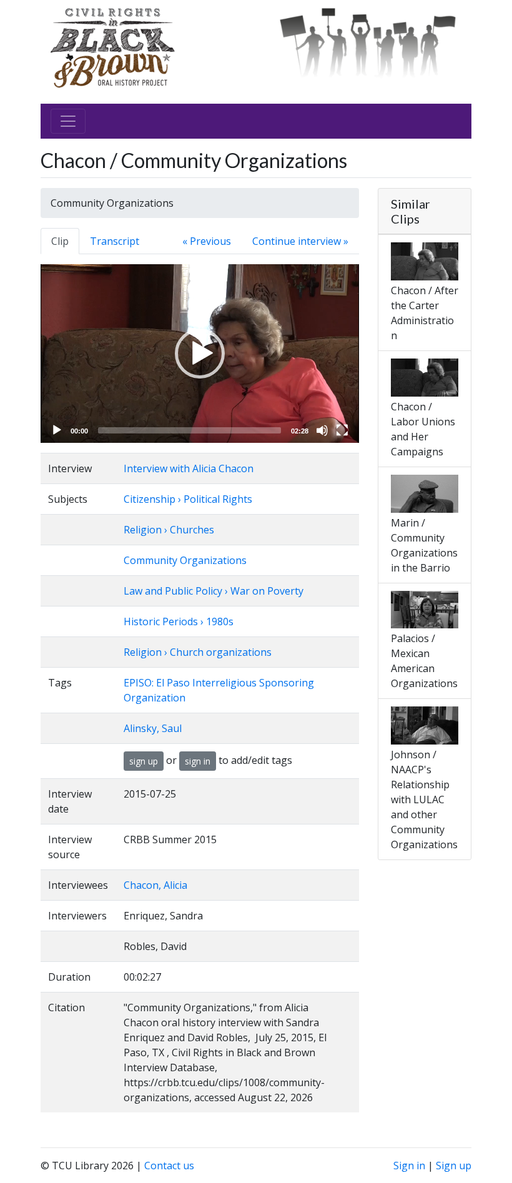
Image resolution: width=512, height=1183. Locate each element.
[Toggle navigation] (68, 121)
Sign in (409, 1165)
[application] (200, 353)
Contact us (169, 1165)
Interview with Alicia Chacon (189, 468)
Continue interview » (300, 241)
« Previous (206, 241)
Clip (60, 241)
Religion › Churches (169, 530)
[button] (200, 354)
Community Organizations (185, 560)
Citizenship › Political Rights (188, 499)
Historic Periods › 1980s (179, 621)
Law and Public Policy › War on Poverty (213, 591)
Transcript (114, 241)
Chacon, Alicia (155, 885)
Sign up (453, 1165)
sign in (197, 761)
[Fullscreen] (342, 430)
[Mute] (322, 430)
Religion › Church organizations (198, 652)
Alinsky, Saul (153, 728)
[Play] (57, 430)
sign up (143, 761)
